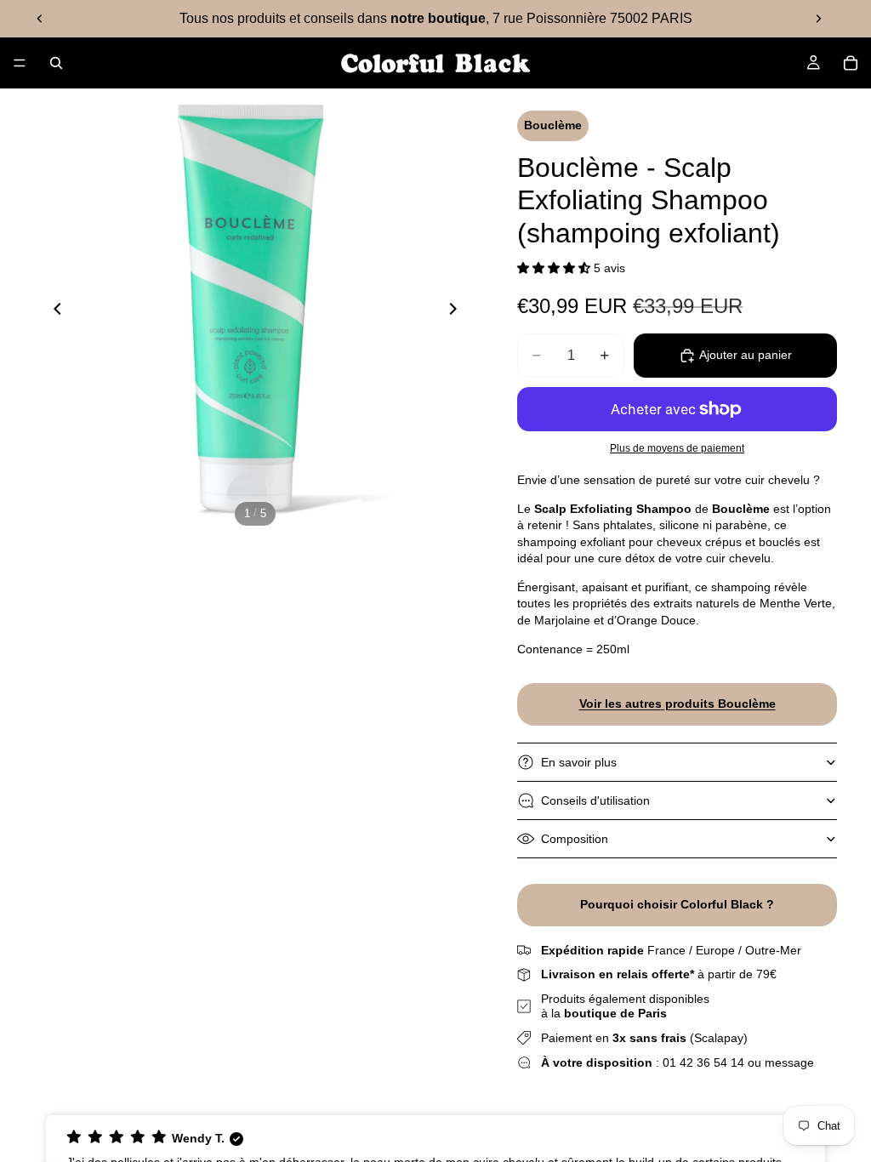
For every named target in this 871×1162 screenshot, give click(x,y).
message (789, 1062)
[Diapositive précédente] (40, 18)
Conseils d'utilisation (595, 800)
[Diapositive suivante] (818, 18)
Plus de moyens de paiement (677, 447)
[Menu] (19, 63)
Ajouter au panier (745, 355)
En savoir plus (579, 762)
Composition (574, 839)
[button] (555, 268)
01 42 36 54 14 (703, 1062)
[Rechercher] (56, 63)
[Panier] (850, 63)
